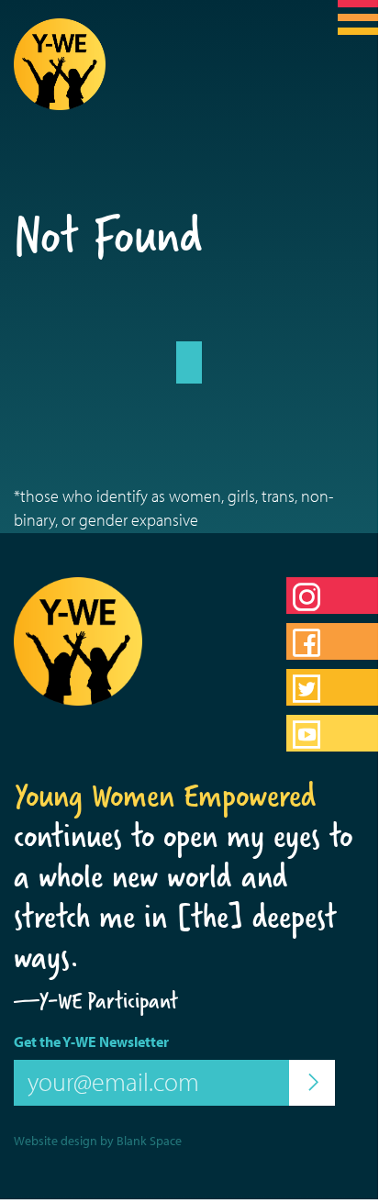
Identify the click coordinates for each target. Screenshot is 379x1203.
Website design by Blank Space (98, 1140)
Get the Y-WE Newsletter (91, 1041)
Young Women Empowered (165, 795)
